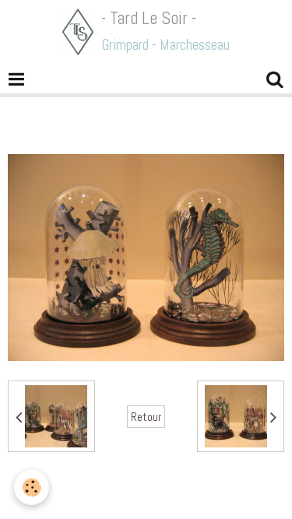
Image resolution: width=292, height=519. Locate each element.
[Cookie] (31, 487)
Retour (146, 416)
